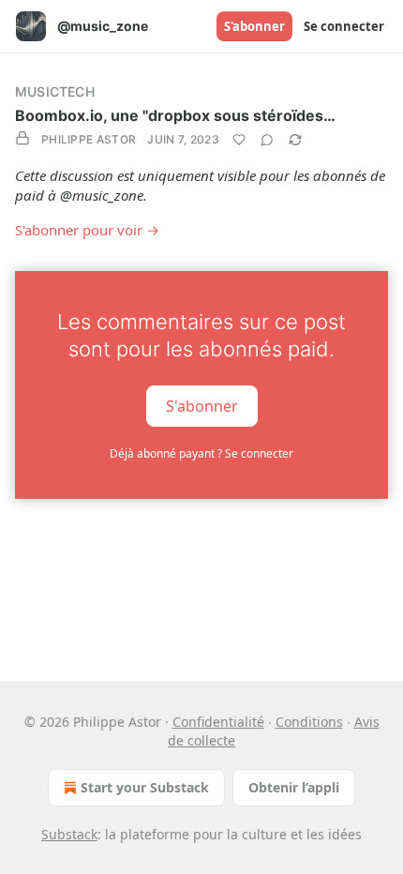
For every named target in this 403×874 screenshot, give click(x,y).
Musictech (55, 91)
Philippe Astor (88, 139)
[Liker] (239, 139)
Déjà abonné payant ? (201, 453)
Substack (69, 834)
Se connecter (344, 26)
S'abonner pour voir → (87, 229)
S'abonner (254, 26)
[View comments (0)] (267, 139)
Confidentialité (218, 722)
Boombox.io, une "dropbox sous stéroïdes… (175, 115)
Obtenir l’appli (293, 787)
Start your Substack (145, 787)
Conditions (309, 722)
